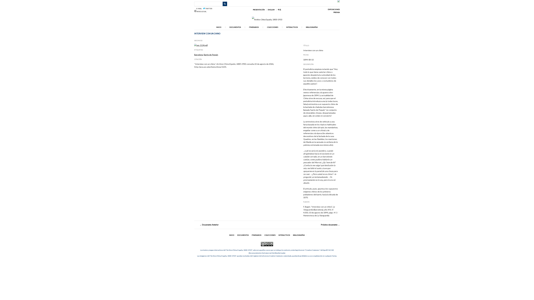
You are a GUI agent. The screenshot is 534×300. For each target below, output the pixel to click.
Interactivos (292, 27)
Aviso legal (201, 11)
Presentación (259, 10)
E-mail (199, 8)
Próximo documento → (330, 225)
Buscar (225, 4)
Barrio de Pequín (211, 54)
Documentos (235, 27)
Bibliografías (312, 27)
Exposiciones (334, 9)
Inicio (218, 27)
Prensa (336, 12)
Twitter (208, 8)
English (271, 10)
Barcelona (198, 54)
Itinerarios (254, 27)
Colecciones (272, 27)
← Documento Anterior (209, 225)
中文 (279, 10)
